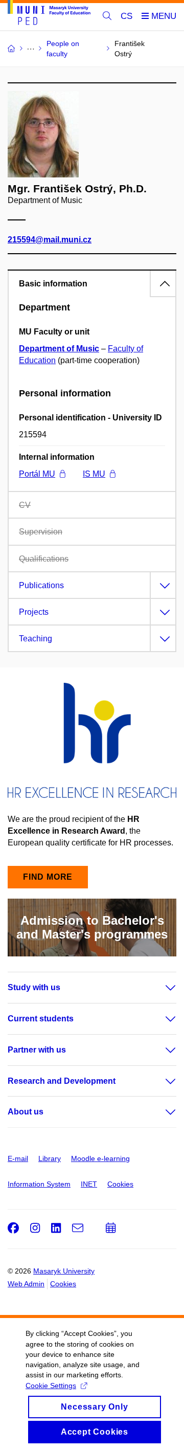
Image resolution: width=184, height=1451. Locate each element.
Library (49, 1158)
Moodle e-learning (100, 1158)
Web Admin (26, 1284)
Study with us (34, 987)
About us (25, 1111)
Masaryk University (64, 1271)
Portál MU (37, 474)
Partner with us (37, 1049)
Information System (39, 1184)
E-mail (18, 1158)
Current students (41, 1018)
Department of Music (59, 348)
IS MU (94, 474)
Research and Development (62, 1081)
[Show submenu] (160, 987)
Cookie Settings (51, 1385)
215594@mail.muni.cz (49, 239)
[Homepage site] (49, 14)
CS (126, 16)
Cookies (120, 1184)
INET (89, 1184)
